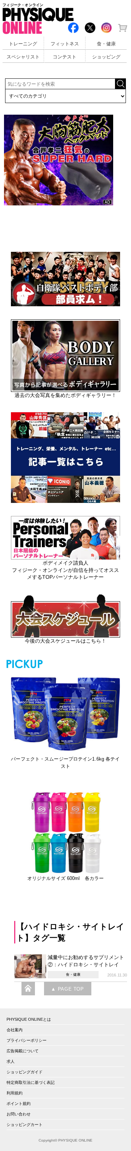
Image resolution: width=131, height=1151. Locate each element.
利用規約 (15, 1093)
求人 (11, 1061)
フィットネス (65, 43)
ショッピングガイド (25, 1072)
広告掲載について (23, 1051)
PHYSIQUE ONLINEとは (29, 1019)
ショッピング (106, 57)
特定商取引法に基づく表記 (31, 1082)
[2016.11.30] (31, 965)
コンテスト (64, 57)
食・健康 (106, 43)
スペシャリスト (23, 57)
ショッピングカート (25, 1124)
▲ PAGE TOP (67, 989)
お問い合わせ (19, 1114)
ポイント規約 (19, 1103)
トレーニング (23, 43)
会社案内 (15, 1030)
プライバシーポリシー (27, 1040)
